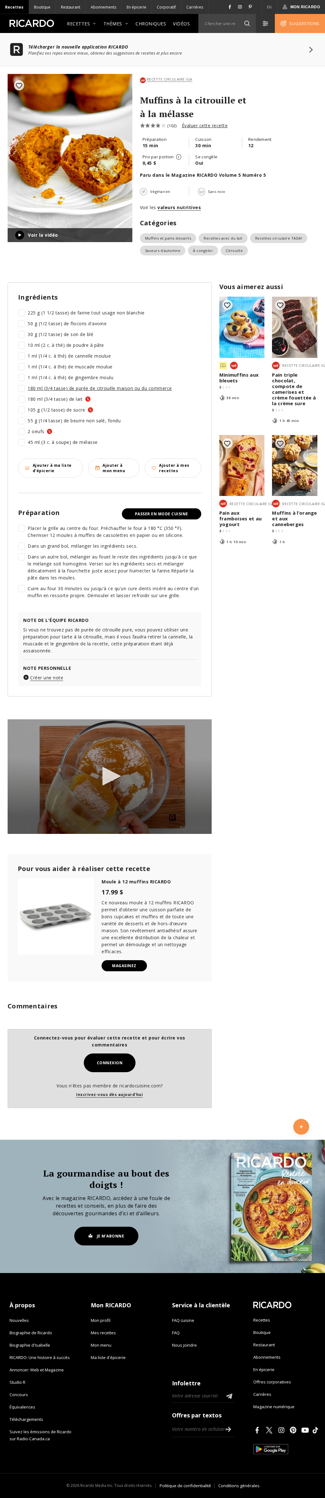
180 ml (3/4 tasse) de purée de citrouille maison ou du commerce (100, 388)
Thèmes (112, 24)
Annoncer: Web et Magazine (37, 1370)
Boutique (42, 7)
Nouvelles (19, 1320)
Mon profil (100, 1320)
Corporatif (166, 7)
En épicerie (136, 7)
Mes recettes (103, 1333)
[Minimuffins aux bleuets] (242, 327)
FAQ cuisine (183, 1320)
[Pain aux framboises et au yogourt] (242, 465)
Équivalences (22, 1407)
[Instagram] (282, 1430)
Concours (19, 1394)
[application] (110, 776)
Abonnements (103, 7)
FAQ (176, 1333)
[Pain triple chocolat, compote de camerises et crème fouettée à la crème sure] (294, 327)
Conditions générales (239, 1485)
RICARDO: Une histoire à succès (40, 1357)
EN (269, 7)
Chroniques (151, 24)
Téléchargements (26, 1419)
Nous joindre (184, 1345)
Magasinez (124, 965)
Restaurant (70, 7)
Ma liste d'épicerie (108, 1357)
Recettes (14, 7)
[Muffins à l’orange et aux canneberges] (294, 465)
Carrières (194, 7)
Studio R (17, 1382)
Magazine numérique (274, 1406)
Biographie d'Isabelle (30, 1345)
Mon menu (101, 1345)
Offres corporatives (272, 1382)
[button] (247, 23)
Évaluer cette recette (205, 125)
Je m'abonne (110, 1236)
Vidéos (181, 24)
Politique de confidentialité (185, 1485)
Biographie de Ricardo (31, 1333)
